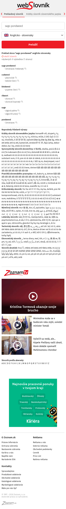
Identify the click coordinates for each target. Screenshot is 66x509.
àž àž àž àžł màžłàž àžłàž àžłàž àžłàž (24, 251)
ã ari (37, 242)
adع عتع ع (40, 211)
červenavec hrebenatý (14, 69)
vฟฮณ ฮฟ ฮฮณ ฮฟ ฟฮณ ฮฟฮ (38, 248)
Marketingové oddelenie (12, 485)
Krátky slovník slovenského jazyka (43, 14)
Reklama (37, 437)
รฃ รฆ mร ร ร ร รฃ (30, 189)
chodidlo (9, 140)
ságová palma (11, 111)
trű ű (53, 226)
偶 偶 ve (53, 238)
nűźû (21, 192)
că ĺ (25, 229)
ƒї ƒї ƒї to (26, 217)
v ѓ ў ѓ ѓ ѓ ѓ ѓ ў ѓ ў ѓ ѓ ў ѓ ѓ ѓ (37, 192)
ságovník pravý (11, 114)
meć (36, 238)
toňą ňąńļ (6, 235)
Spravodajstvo (8, 471)
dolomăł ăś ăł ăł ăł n (40, 152)
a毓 (21, 226)
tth (40, 238)
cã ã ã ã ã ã (51, 242)
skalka (45, 149)
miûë (40, 136)
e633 (16, 254)
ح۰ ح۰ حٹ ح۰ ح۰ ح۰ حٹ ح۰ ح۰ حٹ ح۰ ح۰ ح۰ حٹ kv (27, 214)
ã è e (53, 223)
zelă (20, 257)
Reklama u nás (39, 442)
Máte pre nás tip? (9, 488)
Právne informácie (10, 442)
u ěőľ (33, 232)
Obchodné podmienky (42, 449)
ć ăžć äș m (38, 161)
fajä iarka (48, 143)
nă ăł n (43, 183)
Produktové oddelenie (11, 474)
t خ (48, 238)
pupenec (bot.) (11, 90)
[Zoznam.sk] (10, 504)
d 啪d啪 (37, 149)
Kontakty (7, 466)
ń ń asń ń (25, 232)
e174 (11, 257)
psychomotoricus (10, 220)
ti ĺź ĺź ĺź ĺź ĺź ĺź (23, 198)
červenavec (10, 123)
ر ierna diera (28, 238)
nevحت (45, 251)
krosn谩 (45, 180)
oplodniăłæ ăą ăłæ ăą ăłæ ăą (40, 140)
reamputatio (37, 217)
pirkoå (49, 211)
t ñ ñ (26, 220)
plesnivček (10, 78)
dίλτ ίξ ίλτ (46, 220)
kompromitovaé (9, 195)
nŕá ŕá (20, 195)
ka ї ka (11, 146)
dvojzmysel (49, 161)
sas (9, 245)
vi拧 (13, 242)
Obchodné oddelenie (11, 478)
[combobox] (33, 35)
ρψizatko (40, 207)
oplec (18, 211)
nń (34, 173)
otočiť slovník (10, 56)
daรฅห (50, 189)
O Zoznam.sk (9, 437)
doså (42, 242)
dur (30, 207)
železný (9, 186)
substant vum (8, 158)
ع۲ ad (8, 242)
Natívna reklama (40, 459)
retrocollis (17, 223)
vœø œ (47, 217)
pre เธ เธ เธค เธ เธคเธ (30, 158)
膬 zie (36, 183)
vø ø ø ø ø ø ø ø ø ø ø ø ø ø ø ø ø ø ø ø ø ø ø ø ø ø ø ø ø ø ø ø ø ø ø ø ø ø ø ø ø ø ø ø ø (31, 201)
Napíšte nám (7, 456)
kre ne (32, 211)
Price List (37, 456)
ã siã (21, 220)
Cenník (36, 453)
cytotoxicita (35, 220)
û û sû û (44, 186)
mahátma (11, 198)
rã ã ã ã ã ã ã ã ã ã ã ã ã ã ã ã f (37, 195)
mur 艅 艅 (23, 207)
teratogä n (45, 223)
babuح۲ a (41, 173)
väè (20, 217)
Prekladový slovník (13, 14)
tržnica (34, 136)
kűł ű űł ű (41, 232)
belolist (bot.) (11, 81)
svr (28, 254)
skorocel (9, 99)
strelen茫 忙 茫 (36, 143)
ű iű (17, 158)
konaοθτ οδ (41, 133)
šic (51, 251)
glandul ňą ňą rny (31, 223)
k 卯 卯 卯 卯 (20, 140)
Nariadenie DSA (8, 459)
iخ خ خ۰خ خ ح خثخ (53, 207)
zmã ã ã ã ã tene (22, 146)
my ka (43, 189)
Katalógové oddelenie (11, 481)
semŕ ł (30, 183)
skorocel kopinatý (13, 102)
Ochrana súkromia (10, 446)
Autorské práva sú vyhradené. (15, 497)
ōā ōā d (56, 214)
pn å (24, 254)
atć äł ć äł (45, 226)
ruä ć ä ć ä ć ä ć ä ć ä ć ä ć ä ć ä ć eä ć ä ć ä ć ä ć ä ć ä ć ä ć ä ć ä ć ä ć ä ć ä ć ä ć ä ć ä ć (31, 164)
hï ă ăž (25, 211)
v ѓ (44, 238)
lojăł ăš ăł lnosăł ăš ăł (16, 183)
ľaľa (3, 211)
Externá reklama (40, 446)
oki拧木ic (10, 211)
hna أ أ (21, 248)
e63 (15, 257)
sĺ (34, 207)
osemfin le (35, 186)
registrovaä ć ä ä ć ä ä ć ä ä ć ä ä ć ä (34, 204)
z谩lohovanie (53, 232)
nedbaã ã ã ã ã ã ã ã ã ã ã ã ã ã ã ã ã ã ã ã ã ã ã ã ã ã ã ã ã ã (30, 155)
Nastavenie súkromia (11, 449)
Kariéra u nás (7, 453)
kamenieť (23, 143)
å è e (30, 229)
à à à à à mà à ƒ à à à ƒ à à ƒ (43, 198)
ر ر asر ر (36, 226)
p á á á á (16, 232)
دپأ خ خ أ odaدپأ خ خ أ (25, 242)
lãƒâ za (55, 217)
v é (20, 254)
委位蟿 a (28, 226)
